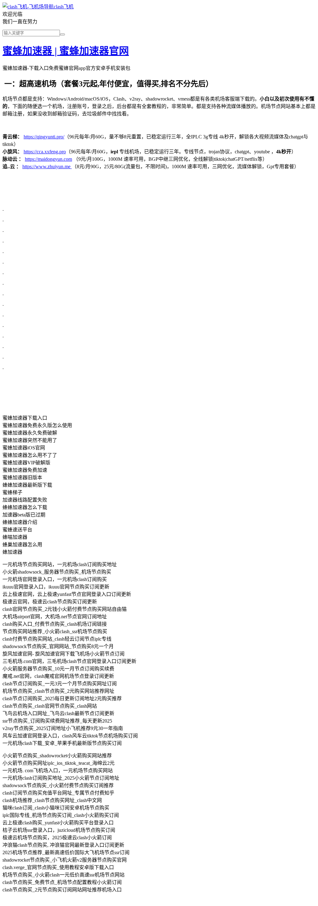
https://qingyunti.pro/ (44, 136)
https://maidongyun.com (48, 159)
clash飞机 (64, 6)
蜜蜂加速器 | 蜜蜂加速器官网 (65, 50)
